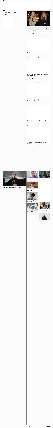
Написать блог (47, 28)
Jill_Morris (30, 147)
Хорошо (48, 426)
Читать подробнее (35, 426)
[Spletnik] (5, 1)
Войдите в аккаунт (31, 149)
